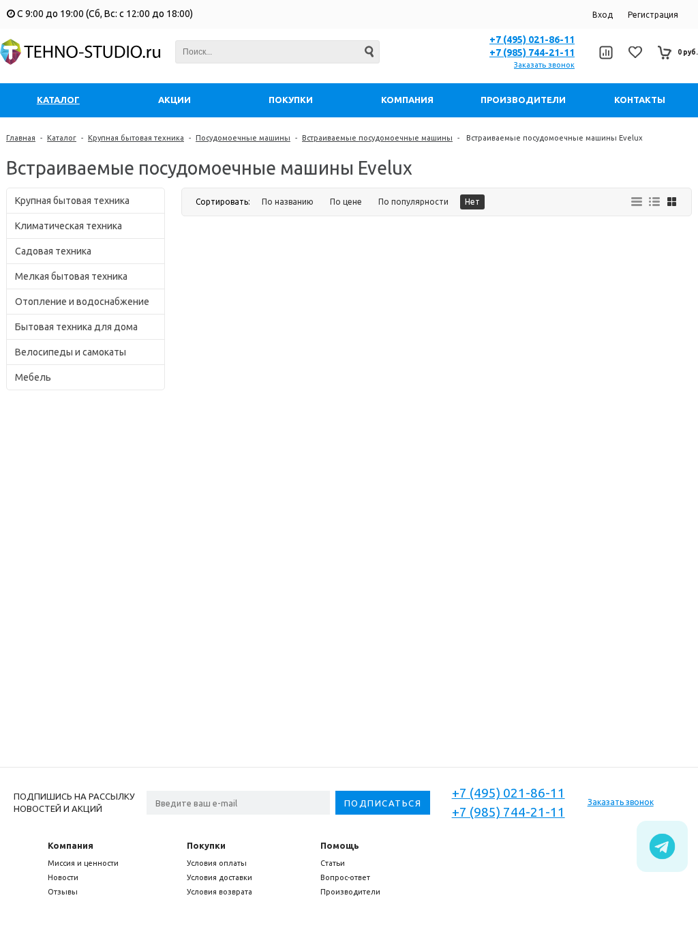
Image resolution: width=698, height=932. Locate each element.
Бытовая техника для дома (76, 326)
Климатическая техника (68, 225)
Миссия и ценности (83, 863)
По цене (346, 201)
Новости (63, 877)
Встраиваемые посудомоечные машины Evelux (553, 138)
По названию (288, 201)
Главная (20, 138)
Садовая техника (53, 251)
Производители (350, 892)
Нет (472, 201)
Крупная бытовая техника (136, 138)
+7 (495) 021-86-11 (532, 39)
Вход (602, 14)
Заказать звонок (544, 65)
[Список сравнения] (605, 52)
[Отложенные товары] (635, 52)
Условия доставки (219, 877)
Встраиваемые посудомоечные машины (377, 138)
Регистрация (653, 14)
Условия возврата (219, 892)
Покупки (206, 845)
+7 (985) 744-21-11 (532, 52)
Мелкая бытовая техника (71, 276)
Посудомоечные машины (243, 138)
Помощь (339, 845)
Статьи (332, 863)
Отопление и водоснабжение (82, 301)
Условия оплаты (217, 863)
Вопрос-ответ (345, 877)
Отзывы (63, 892)
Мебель (33, 377)
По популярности (413, 201)
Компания (70, 845)
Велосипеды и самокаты (70, 352)
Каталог (61, 138)
